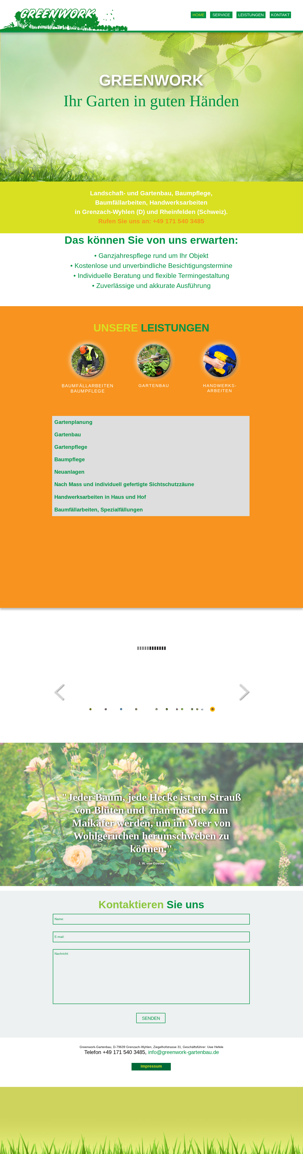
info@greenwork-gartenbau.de (183, 1052)
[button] (240, 692)
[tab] (151, 422)
